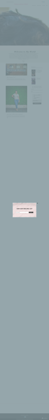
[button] (37, 203)
